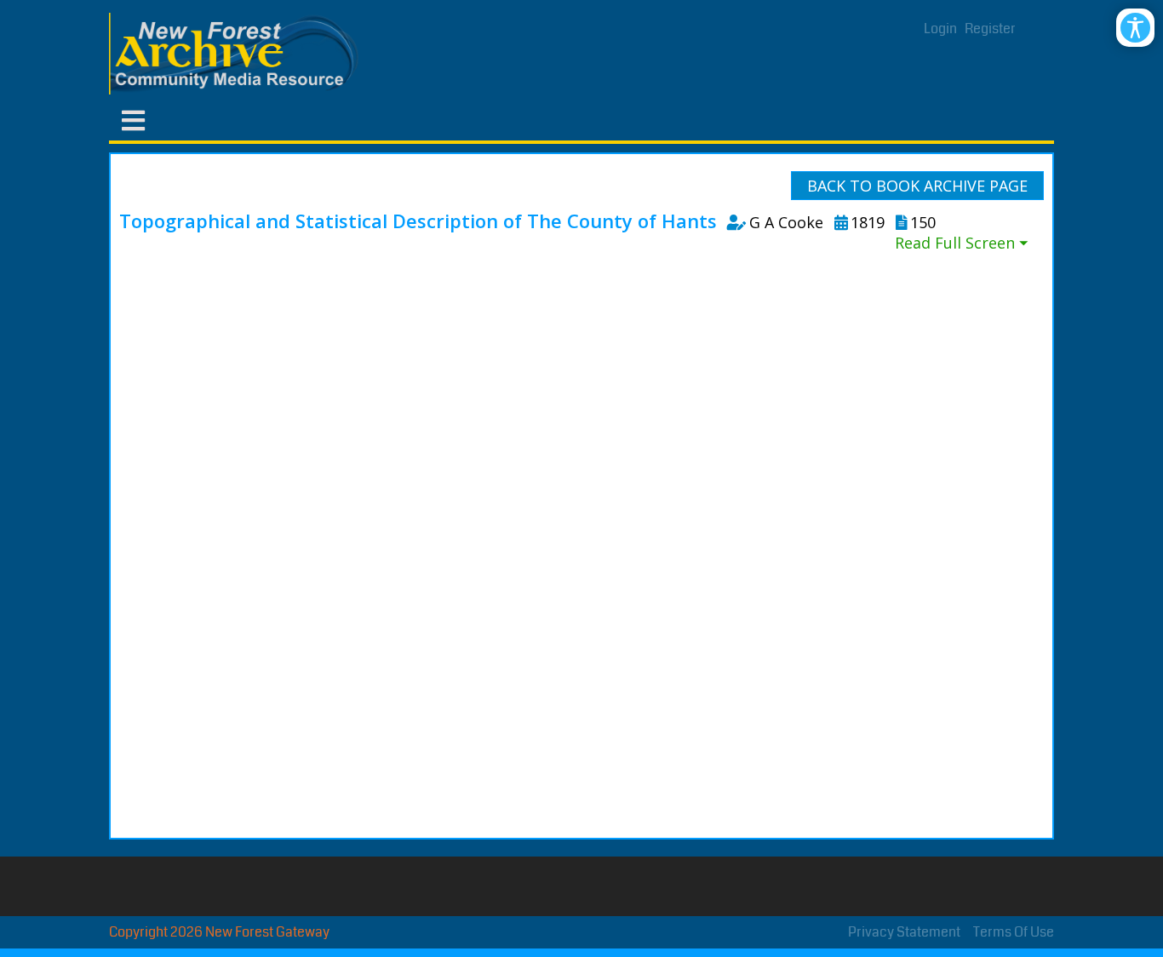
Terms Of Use (1013, 932)
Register (990, 28)
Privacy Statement (904, 932)
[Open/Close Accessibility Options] (1135, 28)
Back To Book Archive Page (917, 185)
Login (940, 28)
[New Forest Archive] (236, 54)
